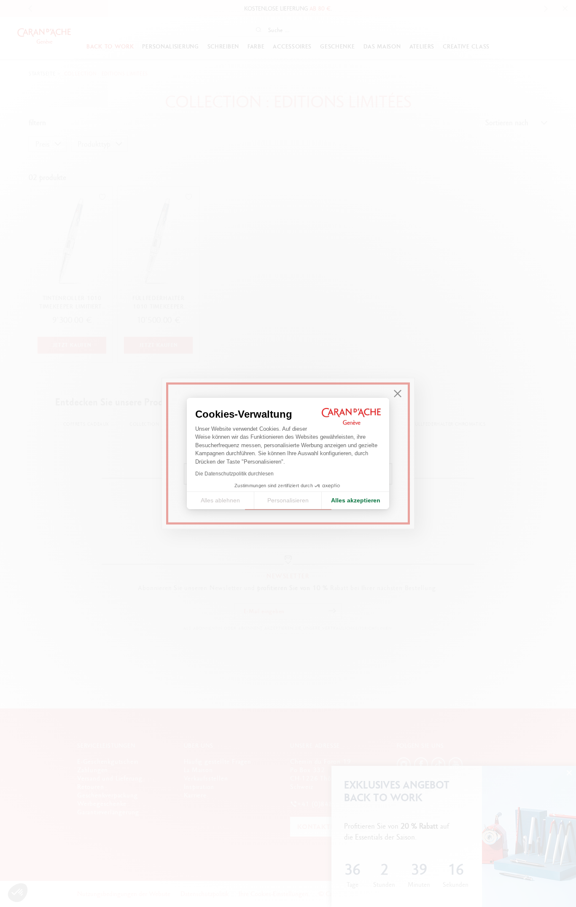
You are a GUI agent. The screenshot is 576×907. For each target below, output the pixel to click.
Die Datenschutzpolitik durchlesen (234, 474)
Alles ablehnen (220, 500)
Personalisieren (288, 500)
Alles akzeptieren (355, 500)
